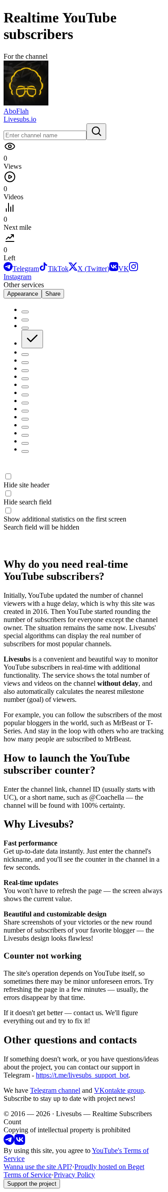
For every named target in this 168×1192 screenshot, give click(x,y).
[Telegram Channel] (9, 1142)
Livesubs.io (20, 119)
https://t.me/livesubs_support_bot (82, 1075)
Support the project (31, 1183)
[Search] (96, 131)
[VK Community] (19, 1142)
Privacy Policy (74, 1175)
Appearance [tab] (22, 293)
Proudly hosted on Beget (109, 1166)
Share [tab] (52, 293)
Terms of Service (28, 1175)
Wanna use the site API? (38, 1166)
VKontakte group (119, 1090)
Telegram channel (55, 1090)
